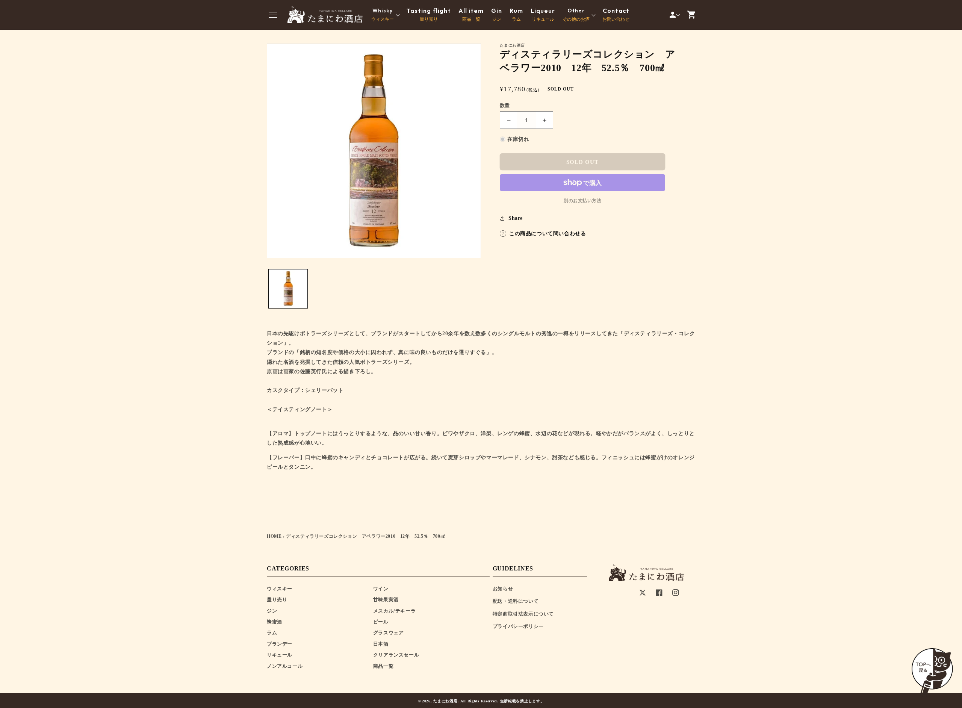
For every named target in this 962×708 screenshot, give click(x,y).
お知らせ (503, 589)
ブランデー (279, 644)
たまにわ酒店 (445, 701)
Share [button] (515, 218)
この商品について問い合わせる (547, 233)
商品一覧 (471, 14)
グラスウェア (388, 632)
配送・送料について (515, 601)
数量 (505, 105)
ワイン (381, 589)
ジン (496, 14)
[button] (273, 14)
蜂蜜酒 (274, 622)
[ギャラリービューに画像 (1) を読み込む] (288, 288)
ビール (381, 622)
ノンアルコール (285, 666)
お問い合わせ (615, 14)
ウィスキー (279, 589)
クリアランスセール (396, 655)
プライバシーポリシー (518, 626)
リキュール (543, 14)
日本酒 (381, 644)
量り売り (429, 14)
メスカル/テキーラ (394, 611)
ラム (516, 14)
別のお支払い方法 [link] (582, 200)
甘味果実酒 (386, 599)
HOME (274, 536)
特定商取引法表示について (523, 614)
